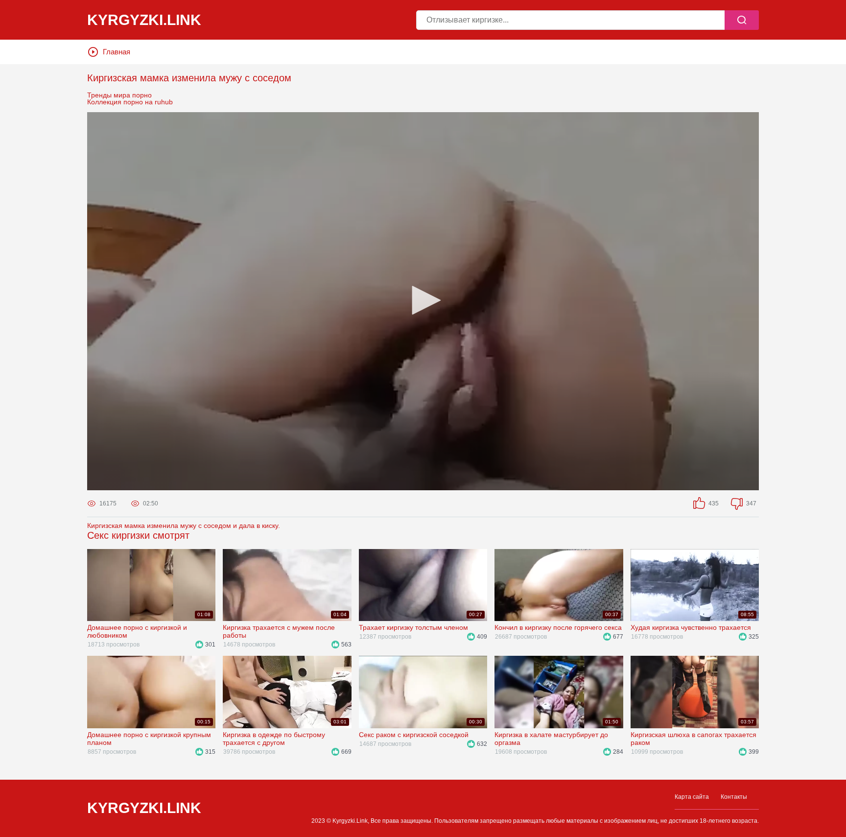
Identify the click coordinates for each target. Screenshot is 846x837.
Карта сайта (692, 796)
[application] (423, 301)
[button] (423, 300)
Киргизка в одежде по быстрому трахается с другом (274, 738)
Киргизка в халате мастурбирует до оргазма (551, 738)
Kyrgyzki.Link (144, 808)
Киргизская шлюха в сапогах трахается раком (693, 738)
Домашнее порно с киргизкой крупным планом (149, 738)
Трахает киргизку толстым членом (413, 627)
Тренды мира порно (119, 95)
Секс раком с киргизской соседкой (414, 735)
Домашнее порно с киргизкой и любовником (137, 631)
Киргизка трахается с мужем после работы (279, 631)
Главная (116, 52)
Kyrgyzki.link (144, 20)
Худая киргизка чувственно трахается (691, 627)
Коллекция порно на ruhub (130, 102)
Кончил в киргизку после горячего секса (558, 627)
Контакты (734, 796)
